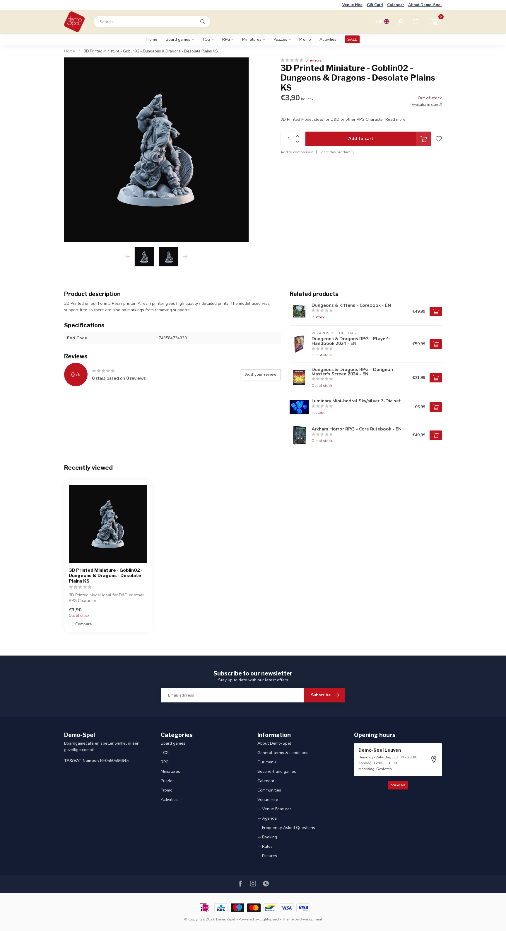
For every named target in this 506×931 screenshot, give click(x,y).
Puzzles (280, 39)
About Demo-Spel (425, 5)
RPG (226, 39)
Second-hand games (276, 771)
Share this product (335, 151)
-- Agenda (267, 818)
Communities (269, 790)
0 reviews (313, 60)
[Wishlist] (415, 22)
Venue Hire (352, 5)
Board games (178, 39)
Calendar (395, 5)
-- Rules (265, 846)
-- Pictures (267, 856)
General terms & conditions (282, 752)
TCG (206, 39)
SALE (352, 39)
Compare (83, 624)
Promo (305, 39)
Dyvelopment (311, 919)
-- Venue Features (274, 809)
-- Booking (267, 837)
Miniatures (251, 39)
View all (398, 785)
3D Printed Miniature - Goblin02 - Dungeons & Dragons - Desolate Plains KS (151, 51)
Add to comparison (297, 151)
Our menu (266, 762)
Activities (327, 39)
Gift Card (375, 5)
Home (151, 39)
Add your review (260, 374)
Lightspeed (269, 919)
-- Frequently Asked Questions (286, 827)
